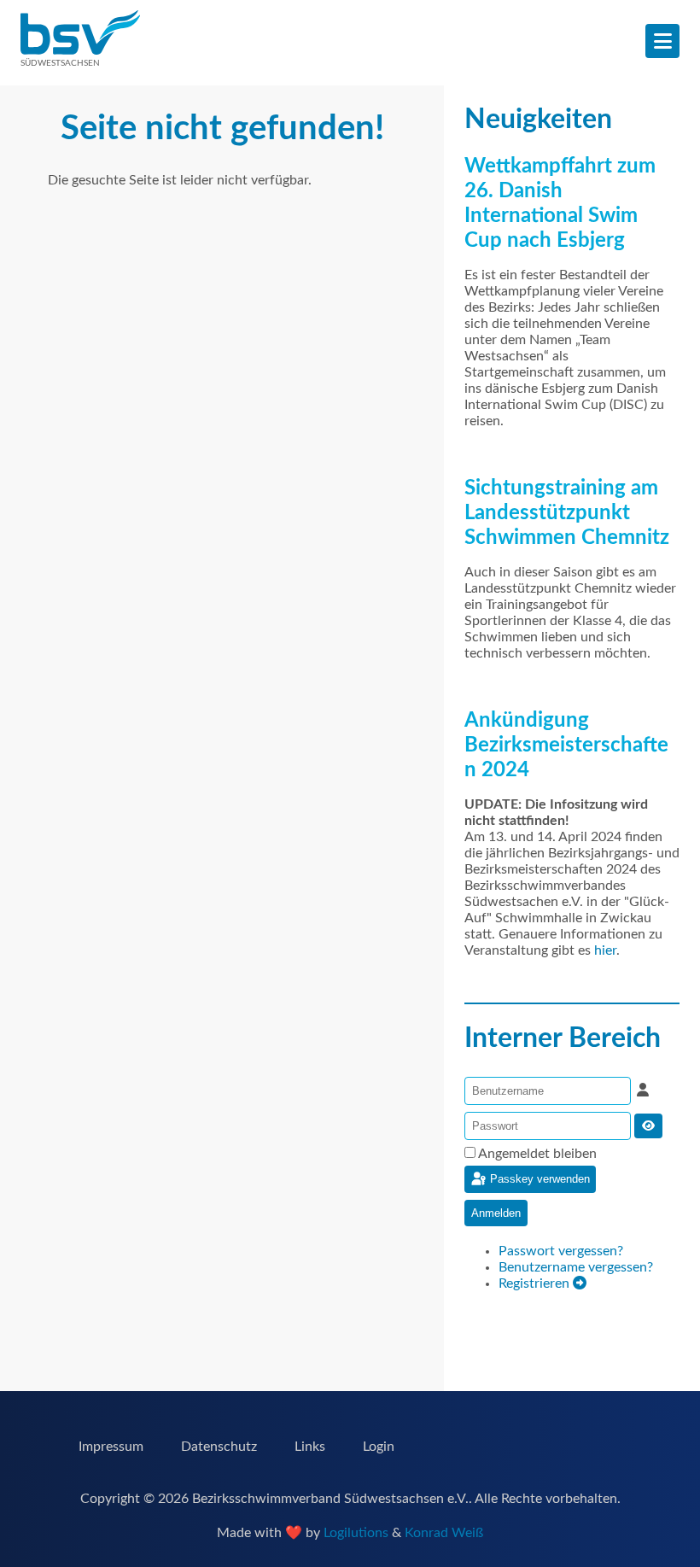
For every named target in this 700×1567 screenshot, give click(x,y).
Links (310, 1446)
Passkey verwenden (538, 1178)
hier (605, 950)
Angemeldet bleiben (537, 1154)
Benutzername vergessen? (576, 1267)
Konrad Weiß (444, 1533)
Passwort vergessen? (561, 1251)
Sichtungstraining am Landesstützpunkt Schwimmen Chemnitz (566, 513)
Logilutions (356, 1533)
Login (378, 1446)
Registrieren (536, 1283)
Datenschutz (219, 1446)
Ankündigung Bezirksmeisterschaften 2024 (566, 745)
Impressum (111, 1446)
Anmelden (496, 1213)
